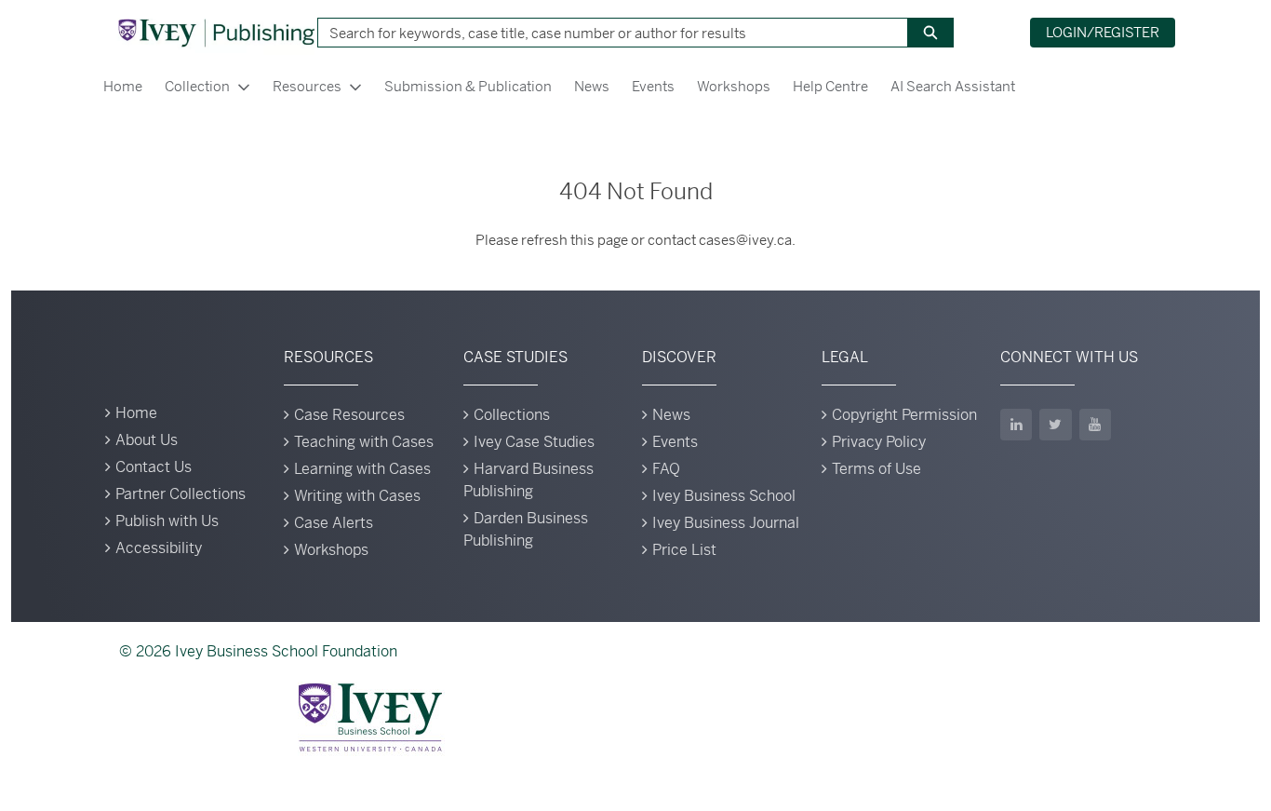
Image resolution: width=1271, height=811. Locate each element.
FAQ (666, 469)
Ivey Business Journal (725, 523)
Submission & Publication (468, 86)
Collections (512, 415)
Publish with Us (167, 521)
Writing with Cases (357, 496)
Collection (197, 86)
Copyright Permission (904, 415)
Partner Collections (180, 494)
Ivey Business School (724, 496)
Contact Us (153, 467)
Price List (684, 550)
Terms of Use (876, 469)
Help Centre (830, 86)
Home (122, 86)
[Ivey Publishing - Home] (216, 32)
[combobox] (605, 33)
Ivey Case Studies (534, 442)
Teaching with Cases (364, 442)
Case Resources (349, 415)
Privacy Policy (879, 442)
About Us (146, 440)
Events (653, 86)
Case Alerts (333, 523)
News (591, 86)
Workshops (733, 86)
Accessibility (158, 548)
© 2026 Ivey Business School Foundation (258, 651)
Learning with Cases (362, 469)
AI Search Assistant (952, 86)
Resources (307, 86)
